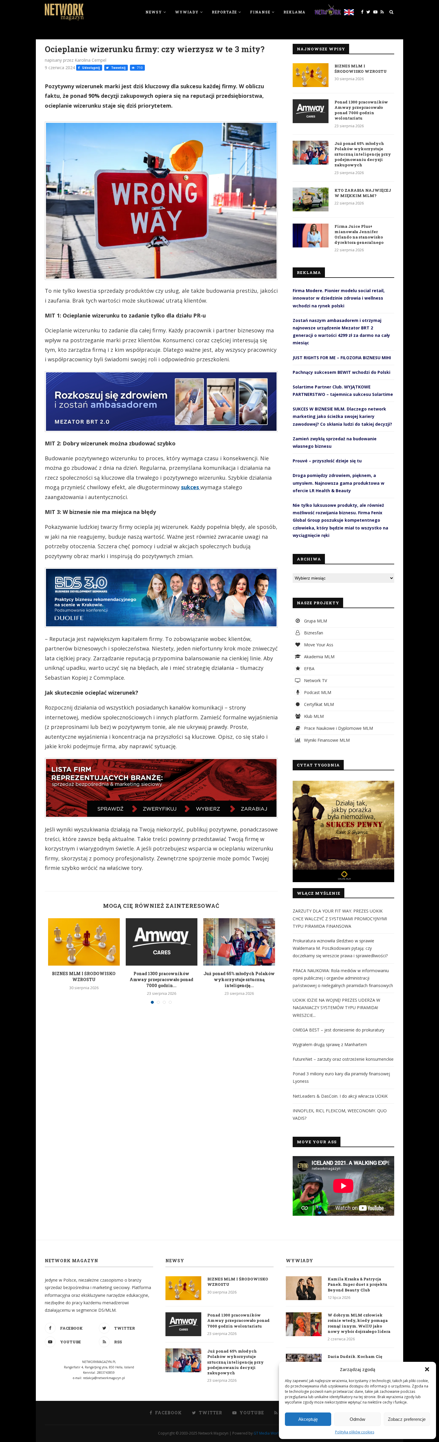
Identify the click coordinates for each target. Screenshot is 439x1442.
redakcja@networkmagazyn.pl (104, 1378)
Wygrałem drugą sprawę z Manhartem (330, 1044)
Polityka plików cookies (354, 1432)
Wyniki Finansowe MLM (326, 740)
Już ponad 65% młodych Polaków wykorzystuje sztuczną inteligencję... (239, 979)
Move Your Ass (318, 645)
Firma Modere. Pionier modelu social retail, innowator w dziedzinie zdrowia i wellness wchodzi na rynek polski (339, 298)
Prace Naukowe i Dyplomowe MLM (338, 728)
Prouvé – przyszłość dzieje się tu (327, 461)
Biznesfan (313, 633)
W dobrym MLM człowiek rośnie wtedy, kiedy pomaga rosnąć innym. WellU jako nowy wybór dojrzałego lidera (359, 1323)
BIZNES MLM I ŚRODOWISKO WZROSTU (84, 976)
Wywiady (187, 12)
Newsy (153, 12)
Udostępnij (90, 68)
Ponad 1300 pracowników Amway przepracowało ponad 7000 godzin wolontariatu (361, 110)
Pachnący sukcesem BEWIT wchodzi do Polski (341, 372)
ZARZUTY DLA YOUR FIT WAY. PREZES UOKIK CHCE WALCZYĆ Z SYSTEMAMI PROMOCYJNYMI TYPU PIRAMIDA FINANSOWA (340, 918)
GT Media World (267, 1433)
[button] (427, 1369)
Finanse (260, 12)
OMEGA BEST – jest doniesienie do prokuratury (338, 1030)
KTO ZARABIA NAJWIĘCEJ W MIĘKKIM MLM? (362, 193)
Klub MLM (313, 716)
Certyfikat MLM (318, 704)
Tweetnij (117, 68)
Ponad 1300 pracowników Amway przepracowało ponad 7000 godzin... (161, 979)
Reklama (294, 12)
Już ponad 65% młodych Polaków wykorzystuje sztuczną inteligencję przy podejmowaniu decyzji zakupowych (362, 154)
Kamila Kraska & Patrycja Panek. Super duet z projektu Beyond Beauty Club (357, 1284)
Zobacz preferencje (407, 1419)
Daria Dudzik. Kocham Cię (355, 1356)
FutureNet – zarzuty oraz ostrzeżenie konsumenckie (343, 1059)
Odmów (357, 1419)
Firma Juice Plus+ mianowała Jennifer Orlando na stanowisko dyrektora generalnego (358, 234)
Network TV (315, 680)
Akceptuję (308, 1419)
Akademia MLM (318, 656)
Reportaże (224, 12)
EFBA (308, 668)
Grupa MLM (315, 621)
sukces (190, 487)
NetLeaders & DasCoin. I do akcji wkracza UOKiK (340, 1096)
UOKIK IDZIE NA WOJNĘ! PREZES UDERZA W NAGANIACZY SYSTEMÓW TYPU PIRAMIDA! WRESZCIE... (336, 1007)
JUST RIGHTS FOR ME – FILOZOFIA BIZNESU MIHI (342, 357)
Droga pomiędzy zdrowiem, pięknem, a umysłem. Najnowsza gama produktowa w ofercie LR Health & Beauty (338, 483)
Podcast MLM (317, 692)
